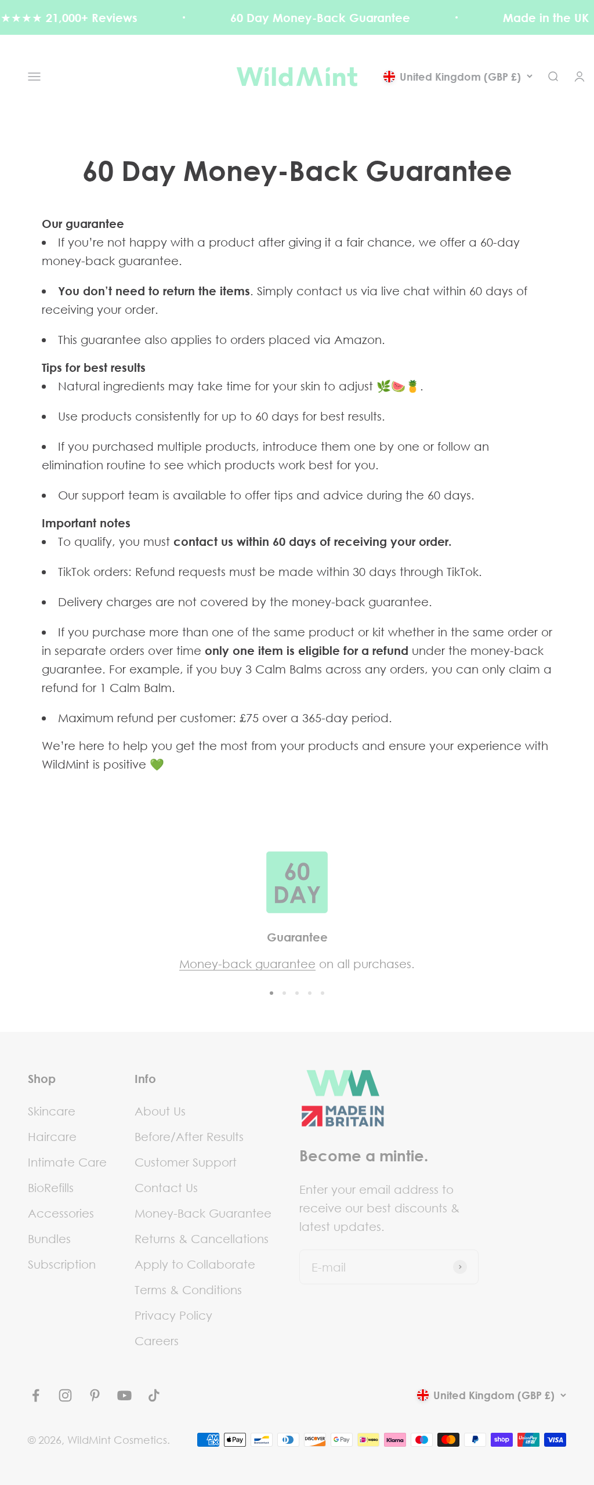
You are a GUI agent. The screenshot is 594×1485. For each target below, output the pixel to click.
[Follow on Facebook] (36, 1395)
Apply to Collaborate (195, 1264)
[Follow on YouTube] (124, 1395)
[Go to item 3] (297, 993)
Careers (157, 1341)
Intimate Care (67, 1162)
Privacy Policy (173, 1315)
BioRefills (51, 1187)
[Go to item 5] (322, 993)
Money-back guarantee (247, 963)
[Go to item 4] (310, 993)
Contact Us (166, 1187)
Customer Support (186, 1162)
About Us (160, 1111)
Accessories (61, 1213)
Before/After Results (189, 1136)
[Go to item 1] (271, 993)
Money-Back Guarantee (203, 1213)
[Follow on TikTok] (154, 1395)
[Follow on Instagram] (65, 1395)
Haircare (52, 1136)
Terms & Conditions (188, 1289)
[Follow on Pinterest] (95, 1395)
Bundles (49, 1238)
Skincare (51, 1111)
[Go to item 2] (284, 993)
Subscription (62, 1264)
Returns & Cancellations (202, 1238)
